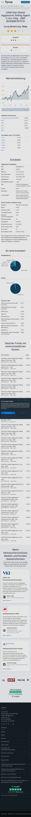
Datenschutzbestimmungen (23, 399)
